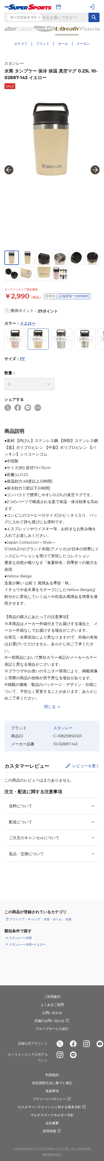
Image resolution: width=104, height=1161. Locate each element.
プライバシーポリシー (49, 1099)
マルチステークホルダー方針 (52, 1115)
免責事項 (52, 1091)
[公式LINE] (73, 1054)
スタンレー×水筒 (20, 938)
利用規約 (52, 1075)
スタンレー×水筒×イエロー (27, 944)
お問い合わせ (52, 1013)
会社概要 (52, 1123)
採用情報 (49, 1131)
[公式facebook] (73, 1043)
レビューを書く (86, 765)
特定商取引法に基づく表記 (52, 1083)
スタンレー (14, 63)
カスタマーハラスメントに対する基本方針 (49, 1107)
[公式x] (60, 1043)
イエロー (27, 323)
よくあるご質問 (52, 1005)
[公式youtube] (100, 1043)
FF (22, 358)
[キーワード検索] (94, 17)
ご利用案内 (52, 997)
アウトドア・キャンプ (24, 919)
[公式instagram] (86, 1043)
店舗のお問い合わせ (49, 1021)
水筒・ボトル (53, 919)
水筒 (68, 919)
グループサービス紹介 (52, 1029)
